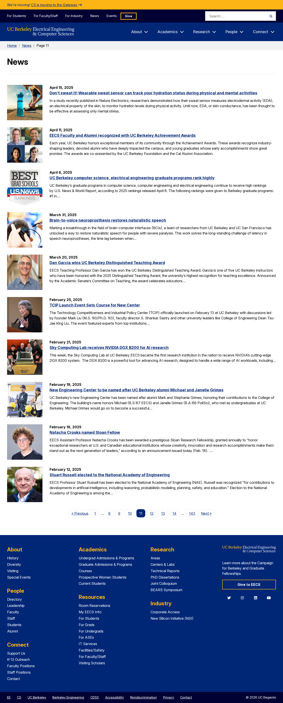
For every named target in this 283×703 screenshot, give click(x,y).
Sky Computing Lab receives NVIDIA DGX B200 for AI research (109, 347)
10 (130, 513)
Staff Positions (19, 672)
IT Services (88, 644)
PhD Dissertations (165, 577)
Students (14, 625)
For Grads (86, 625)
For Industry (74, 16)
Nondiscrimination (143, 697)
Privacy (168, 697)
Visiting (12, 571)
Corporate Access (165, 612)
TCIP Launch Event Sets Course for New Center (95, 305)
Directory (14, 599)
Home (12, 45)
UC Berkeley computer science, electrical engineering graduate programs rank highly (132, 177)
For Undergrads (91, 631)
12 (151, 513)
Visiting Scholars (92, 663)
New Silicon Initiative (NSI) (172, 618)
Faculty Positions (21, 666)
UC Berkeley (37, 697)
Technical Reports (165, 571)
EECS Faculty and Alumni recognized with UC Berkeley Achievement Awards (123, 135)
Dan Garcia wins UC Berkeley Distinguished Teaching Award (107, 262)
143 (192, 513)
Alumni (12, 631)
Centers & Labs (163, 564)
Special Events (19, 577)
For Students (16, 16)
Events (112, 16)
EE (9, 697)
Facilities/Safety (92, 650)
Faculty (13, 612)
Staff (11, 618)
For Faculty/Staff (46, 16)
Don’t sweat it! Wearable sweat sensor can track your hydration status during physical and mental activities (153, 93)
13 (163, 513)
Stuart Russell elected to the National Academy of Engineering (110, 474)
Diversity (14, 564)
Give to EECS (248, 584)
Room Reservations (94, 605)
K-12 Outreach (18, 659)
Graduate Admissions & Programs (105, 564)
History (13, 558)
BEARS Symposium (166, 590)
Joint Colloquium (164, 583)
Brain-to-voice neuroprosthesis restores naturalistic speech (108, 220)
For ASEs (86, 637)
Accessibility (114, 697)
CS (19, 697)
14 (174, 513)
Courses (85, 571)
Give (128, 16)
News (94, 16)
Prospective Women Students (102, 577)
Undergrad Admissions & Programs (106, 558)
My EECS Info (90, 612)
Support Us (16, 653)
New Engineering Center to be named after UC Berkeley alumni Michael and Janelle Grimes (137, 390)
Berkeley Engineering (68, 697)
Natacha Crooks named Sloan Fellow (85, 432)
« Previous (81, 513)
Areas (155, 558)
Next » (207, 513)
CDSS (94, 697)
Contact (13, 678)
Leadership (16, 605)
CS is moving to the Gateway (54, 5)
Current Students (92, 583)
